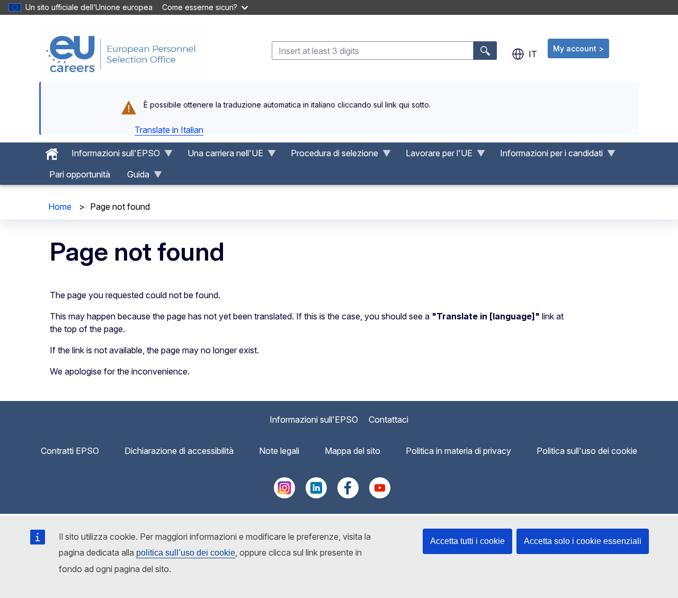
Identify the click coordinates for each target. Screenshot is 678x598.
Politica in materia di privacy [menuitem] (458, 450)
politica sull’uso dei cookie (185, 552)
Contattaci (388, 419)
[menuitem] (52, 151)
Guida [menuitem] (134, 177)
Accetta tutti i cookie (467, 541)
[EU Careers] (121, 54)
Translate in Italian (169, 129)
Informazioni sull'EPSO (314, 419)
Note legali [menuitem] (279, 450)
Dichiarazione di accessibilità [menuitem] (179, 450)
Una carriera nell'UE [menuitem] (221, 156)
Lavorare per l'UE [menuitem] (434, 156)
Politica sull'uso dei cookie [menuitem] (587, 450)
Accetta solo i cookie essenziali (582, 541)
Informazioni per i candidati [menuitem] (547, 156)
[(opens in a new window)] (284, 495)
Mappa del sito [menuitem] (352, 450)
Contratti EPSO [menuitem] (70, 450)
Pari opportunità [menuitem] (79, 174)
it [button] (533, 54)
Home (60, 206)
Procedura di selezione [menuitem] (330, 156)
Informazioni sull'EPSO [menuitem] (111, 156)
